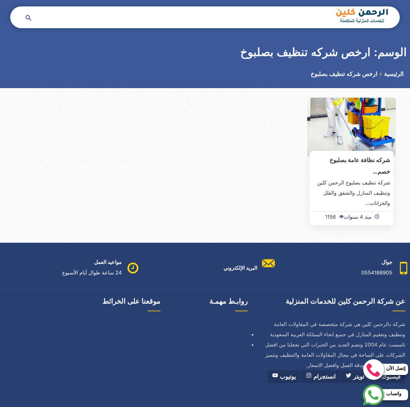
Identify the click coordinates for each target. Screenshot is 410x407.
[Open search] (28, 18)
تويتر (358, 376)
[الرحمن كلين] (361, 15)
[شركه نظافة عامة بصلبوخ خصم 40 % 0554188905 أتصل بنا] (351, 127)
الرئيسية (394, 74)
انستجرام (324, 376)
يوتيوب (287, 376)
